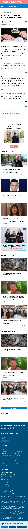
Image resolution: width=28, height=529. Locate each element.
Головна (3, 12)
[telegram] (11, 429)
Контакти (17, 460)
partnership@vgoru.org (7, 484)
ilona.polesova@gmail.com (8, 474)
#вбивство (17, 115)
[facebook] (2, 429)
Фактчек (5, 451)
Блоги (16, 457)
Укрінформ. (18, 55)
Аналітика (19, 449)
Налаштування (20, 526)
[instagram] (5, 429)
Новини (9, 12)
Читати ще (14, 408)
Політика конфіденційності (19, 463)
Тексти (16, 448)
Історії (4, 449)
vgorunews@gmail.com (7, 476)
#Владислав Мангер (17, 113)
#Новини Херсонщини (8, 111)
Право (4, 453)
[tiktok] (13, 429)
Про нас (4, 460)
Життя (4, 457)
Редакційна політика (7, 463)
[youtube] (8, 429)
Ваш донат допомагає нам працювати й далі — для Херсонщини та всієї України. (13, 2)
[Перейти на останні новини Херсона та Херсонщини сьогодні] (13, 6)
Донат (13, 146)
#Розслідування (6, 113)
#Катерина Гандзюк (7, 115)
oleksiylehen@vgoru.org (7, 485)
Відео (3, 458)
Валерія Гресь (9, 21)
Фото (18, 453)
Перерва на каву (7, 455)
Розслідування (20, 451)
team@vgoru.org (5, 479)
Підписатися (5, 441)
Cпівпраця (4, 465)
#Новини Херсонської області (10, 117)
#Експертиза (19, 111)
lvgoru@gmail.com (6, 478)
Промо (18, 455)
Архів (16, 458)
